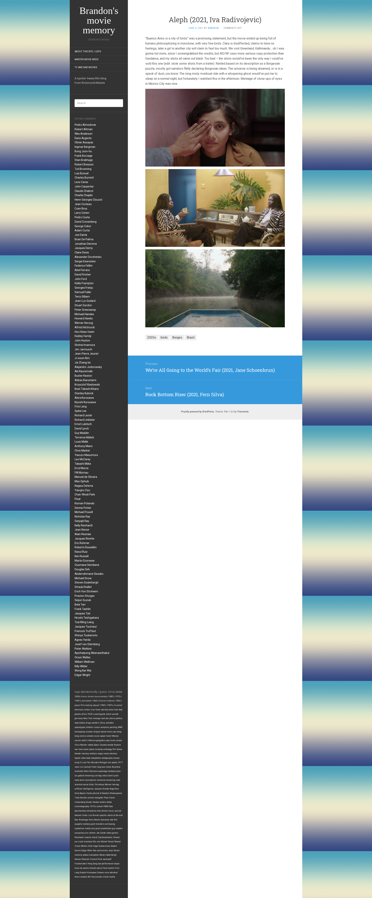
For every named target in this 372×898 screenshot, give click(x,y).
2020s (118, 692)
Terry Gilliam (82, 296)
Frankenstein (81, 863)
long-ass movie (104, 767)
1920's (90, 714)
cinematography (82, 806)
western (95, 723)
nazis (96, 736)
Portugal (103, 762)
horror (84, 696)
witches (93, 753)
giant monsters (97, 824)
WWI (106, 806)
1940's (103, 705)
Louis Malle (81, 441)
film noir (96, 841)
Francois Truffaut (85, 631)
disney (116, 758)
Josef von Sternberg (87, 644)
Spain (96, 745)
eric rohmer (90, 833)
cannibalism (90, 780)
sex (114, 731)
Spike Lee (80, 410)
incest (94, 837)
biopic (117, 863)
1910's (93, 806)
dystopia (112, 771)
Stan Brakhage (84, 160)
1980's (111, 696)
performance (108, 863)
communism (102, 850)
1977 (120, 762)
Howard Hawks (84, 318)
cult (96, 775)
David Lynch (82, 428)
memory (85, 753)
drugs (88, 723)
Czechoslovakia (105, 837)
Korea (119, 749)
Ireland (92, 868)
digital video (80, 758)
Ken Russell (82, 556)
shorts (91, 696)
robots (90, 745)
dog (100, 775)
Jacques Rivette (84, 538)
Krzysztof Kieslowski (87, 384)
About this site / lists (88, 51)
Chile (90, 846)
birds (110, 709)
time (99, 811)
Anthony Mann (84, 446)
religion (96, 731)
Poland (117, 841)
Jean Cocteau (83, 204)
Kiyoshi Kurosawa (85, 402)
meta (77, 780)
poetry (114, 762)
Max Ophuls (82, 481)
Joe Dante (81, 234)
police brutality (96, 749)
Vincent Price (96, 859)
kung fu (78, 762)
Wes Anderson (83, 133)
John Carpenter (84, 186)
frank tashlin (108, 868)
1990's (78, 701)
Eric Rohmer (82, 543)
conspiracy (79, 833)
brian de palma (82, 868)
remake (89, 731)
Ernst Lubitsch (83, 424)
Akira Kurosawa (84, 397)
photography (107, 758)
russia (97, 727)
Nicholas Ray (82, 516)
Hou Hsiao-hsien (84, 331)
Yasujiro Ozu (82, 490)
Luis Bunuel (82, 173)
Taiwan (116, 837)
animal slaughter (95, 797)
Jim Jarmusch (83, 349)
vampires (104, 727)
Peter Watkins (83, 648)
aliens (112, 718)
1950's (118, 701)
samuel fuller (90, 767)
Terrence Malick (84, 437)
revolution (79, 771)
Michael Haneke (84, 314)
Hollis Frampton (84, 283)
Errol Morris (82, 468)
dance (104, 731)
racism (78, 740)
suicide (115, 714)
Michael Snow (83, 578)
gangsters (101, 740)
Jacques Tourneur (86, 626)
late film (113, 819)
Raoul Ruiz (81, 551)
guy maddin (117, 828)
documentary (101, 696)
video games (112, 833)
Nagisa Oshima (84, 485)
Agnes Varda (82, 639)
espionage (103, 771)
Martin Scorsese (85, 560)
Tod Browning (83, 168)
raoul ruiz (79, 767)
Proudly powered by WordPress (197, 411)
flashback (79, 837)
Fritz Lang (81, 406)
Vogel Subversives (101, 846)
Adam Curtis (82, 230)
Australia (116, 767)
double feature (114, 745)
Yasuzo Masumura (86, 455)
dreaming (89, 775)
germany (79, 718)
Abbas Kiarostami (85, 380)
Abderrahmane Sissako (89, 573)
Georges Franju (84, 287)
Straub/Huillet (83, 586)
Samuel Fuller (83, 292)
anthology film (109, 749)
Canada (103, 745)
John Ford (81, 279)
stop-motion (80, 723)
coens (99, 868)
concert (100, 806)
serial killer (88, 784)
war (76, 749)
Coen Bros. (81, 208)
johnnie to (97, 793)
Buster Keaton (83, 375)
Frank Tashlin (83, 609)
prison (119, 740)
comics (83, 736)
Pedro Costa (82, 217)
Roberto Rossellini (85, 547)
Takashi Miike (83, 463)
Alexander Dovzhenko (88, 256)
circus (111, 811)
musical (118, 705)
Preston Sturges (85, 595)
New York (87, 718)
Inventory (88, 841)
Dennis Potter (83, 507)
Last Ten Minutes (90, 762)
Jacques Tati (82, 613)
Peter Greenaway (85, 309)
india (104, 775)
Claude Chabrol (84, 190)
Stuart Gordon (83, 305)
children (89, 727)
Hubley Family (83, 336)
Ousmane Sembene (87, 564)
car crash (79, 841)
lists (116, 709)
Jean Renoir (82, 529)
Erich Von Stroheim (86, 591)
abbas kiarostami (91, 855)
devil (82, 780)
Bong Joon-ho (83, 151)
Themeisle (243, 411)
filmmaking (86, 705)
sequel (96, 705)
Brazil (191, 337)
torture (105, 811)
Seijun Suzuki (83, 600)
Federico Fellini (83, 265)
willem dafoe (106, 802)
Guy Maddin (82, 432)
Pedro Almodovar (85, 124)
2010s (111, 691)
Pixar (78, 498)
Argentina (114, 789)
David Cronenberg (85, 221)
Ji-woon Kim (82, 358)
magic (100, 753)
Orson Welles (82, 657)
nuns (106, 872)
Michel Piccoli (107, 841)
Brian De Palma (84, 239)
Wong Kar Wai (83, 670)
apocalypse (80, 727)
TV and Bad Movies (86, 67)
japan (77, 705)
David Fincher (83, 274)
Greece (100, 872)
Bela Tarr (80, 604)
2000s (77, 696)
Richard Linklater (85, 419)
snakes (83, 877)
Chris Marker (82, 450)
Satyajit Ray (82, 521)
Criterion (110, 701)
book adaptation (93, 758)
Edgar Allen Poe (88, 850)
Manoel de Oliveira (86, 476)
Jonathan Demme (86, 243)
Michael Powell (84, 512)
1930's (110, 705)
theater (78, 753)
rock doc (105, 718)
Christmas (99, 784)
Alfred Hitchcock (85, 327)
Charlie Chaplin (84, 195)
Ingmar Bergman (85, 146)
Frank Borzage (83, 155)
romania (78, 855)
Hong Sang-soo (94, 863)
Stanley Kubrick (84, 393)
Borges (177, 337)
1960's (95, 701)
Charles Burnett (84, 177)
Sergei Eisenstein (85, 261)
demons (113, 753)
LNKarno (91, 740)
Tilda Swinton (81, 797)
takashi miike (81, 815)
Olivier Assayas (84, 142)
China (102, 723)
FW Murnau (81, 472)
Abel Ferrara (82, 270)
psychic (103, 815)
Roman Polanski (84, 503)
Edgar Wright (82, 674)
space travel (105, 736)
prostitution (106, 828)
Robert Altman (84, 129)
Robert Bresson (84, 164)
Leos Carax (81, 182)
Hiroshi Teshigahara (87, 617)
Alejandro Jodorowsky (88, 367)
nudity (87, 828)
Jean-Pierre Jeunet (86, 353)
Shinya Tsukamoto (86, 635)
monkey (86, 824)
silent (108, 714)
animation (87, 701)
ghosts (78, 714)
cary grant (95, 828)
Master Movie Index (87, 59)
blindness (91, 811)
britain (87, 709)
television (79, 709)
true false (95, 709)
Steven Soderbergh (86, 582)
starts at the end (115, 815)
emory (106, 753)
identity (104, 709)
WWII (120, 727)
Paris (91, 819)
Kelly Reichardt (84, 525)
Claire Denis (82, 252)
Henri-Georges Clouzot (88, 199)
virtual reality (109, 877)
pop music (111, 740)
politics (119, 718)
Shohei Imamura (85, 344)
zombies (110, 723)
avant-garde (99, 714)
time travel (84, 749)
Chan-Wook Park (85, 494)
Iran (109, 762)
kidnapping (80, 731)
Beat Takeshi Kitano (87, 388)
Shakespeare (116, 793)
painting (113, 727)
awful (84, 740)
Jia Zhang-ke (83, 362)
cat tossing (110, 824)
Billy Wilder (81, 666)
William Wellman (85, 661)
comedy (90, 736)
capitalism (79, 828)
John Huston (82, 340)
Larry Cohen (82, 212)
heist (77, 793)
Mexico (115, 736)
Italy (120, 709)
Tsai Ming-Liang (84, 622)
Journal (117, 811)
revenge (97, 718)
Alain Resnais (83, 534)
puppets (78, 824)
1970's (118, 696)
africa (84, 714)
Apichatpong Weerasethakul (92, 652)
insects (87, 837)
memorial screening (106, 780)
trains (110, 731)
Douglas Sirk (82, 569)
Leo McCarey (82, 459)
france (102, 701)
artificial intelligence (84, 789)
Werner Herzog (84, 322)
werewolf (107, 859)
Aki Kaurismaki (84, 371)
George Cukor (83, 226)
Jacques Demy (84, 248)
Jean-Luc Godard (85, 300)
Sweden (105, 793)
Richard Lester (83, 415)
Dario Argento (83, 138)
